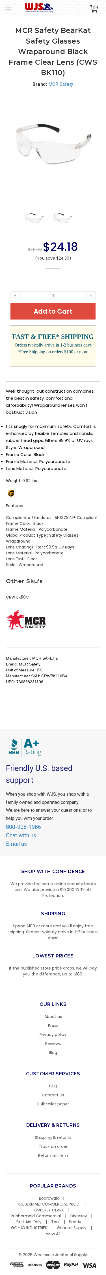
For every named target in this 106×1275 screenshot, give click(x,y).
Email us (16, 843)
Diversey (78, 1216)
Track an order (53, 1146)
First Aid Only (29, 1222)
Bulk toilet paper (53, 1104)
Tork (55, 1222)
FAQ (53, 1086)
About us (53, 1016)
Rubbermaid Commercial (36, 1216)
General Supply (71, 1228)
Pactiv (75, 1222)
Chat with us (21, 835)
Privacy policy (53, 1034)
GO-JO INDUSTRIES (29, 1228)
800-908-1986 (23, 827)
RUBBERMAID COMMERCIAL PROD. (49, 1204)
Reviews (53, 1043)
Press (53, 1025)
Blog (53, 1052)
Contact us (53, 1095)
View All (53, 1233)
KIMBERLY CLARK (49, 1210)
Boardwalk (49, 1198)
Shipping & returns (53, 1137)
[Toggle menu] (8, 7)
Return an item (53, 1155)
